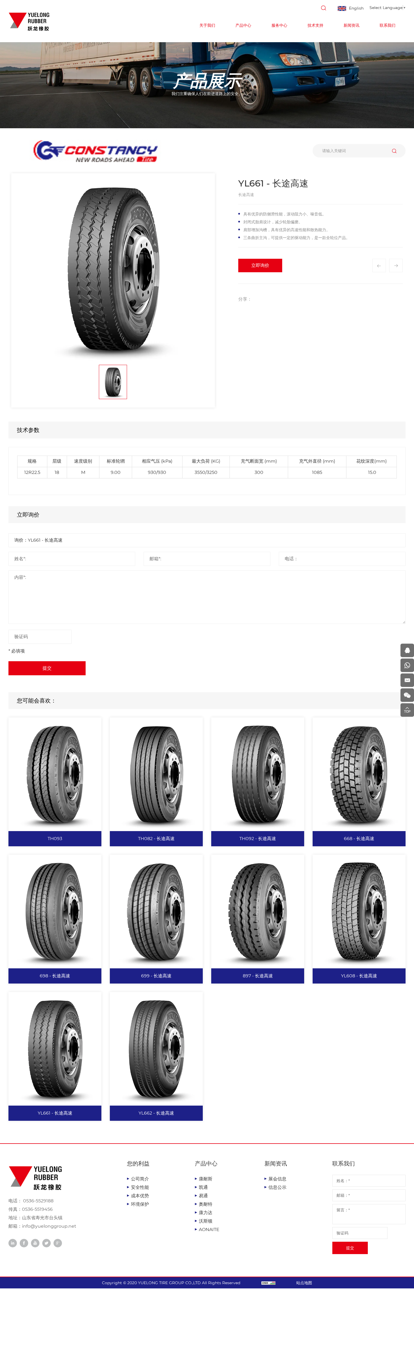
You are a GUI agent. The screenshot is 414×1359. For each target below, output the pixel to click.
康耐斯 (205, 1179)
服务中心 (279, 25)
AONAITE (209, 1229)
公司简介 (140, 1179)
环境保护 (140, 1204)
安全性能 (140, 1187)
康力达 (205, 1212)
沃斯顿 (205, 1221)
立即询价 (260, 265)
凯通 (203, 1187)
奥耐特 (205, 1204)
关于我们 (207, 25)
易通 (203, 1195)
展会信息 (277, 1179)
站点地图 (304, 1282)
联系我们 (387, 25)
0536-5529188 (38, 1200)
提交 (47, 668)
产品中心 (243, 25)
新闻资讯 (351, 25)
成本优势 (140, 1195)
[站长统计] (268, 1283)
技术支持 (315, 25)
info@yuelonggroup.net (49, 1226)
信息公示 (277, 1187)
